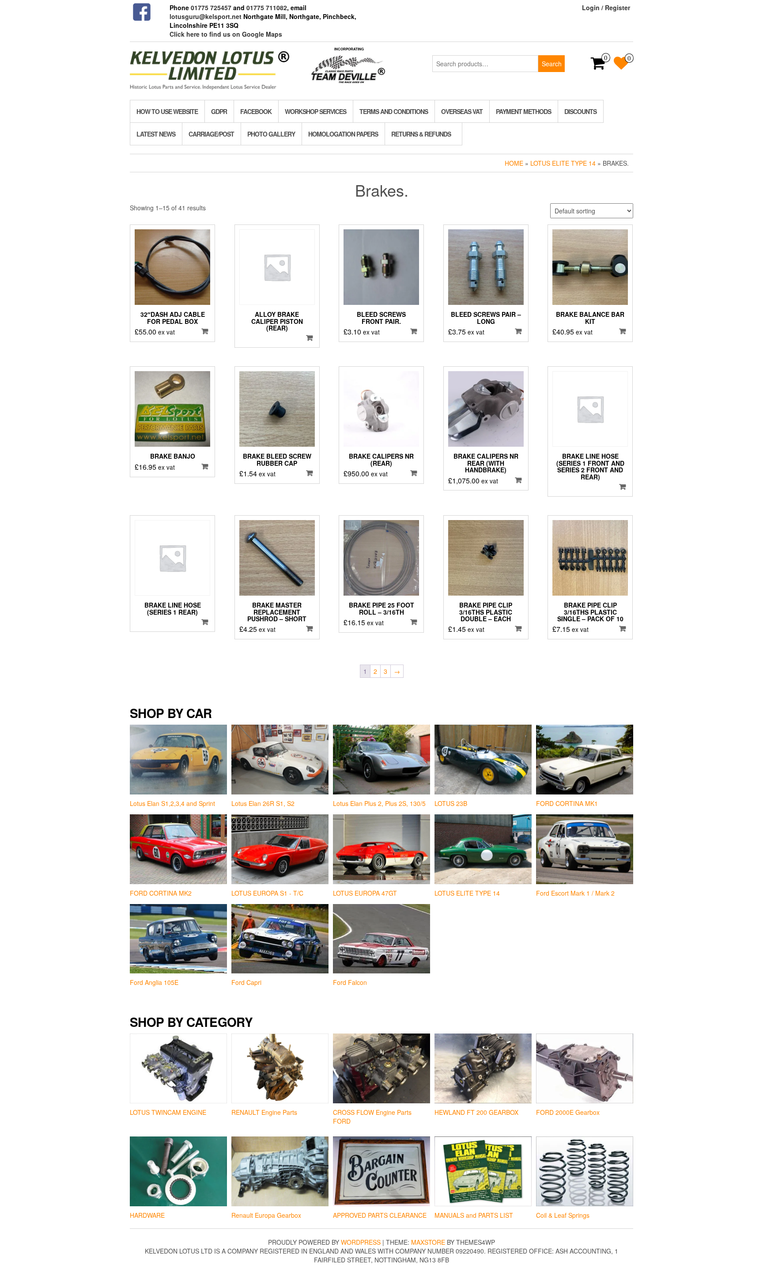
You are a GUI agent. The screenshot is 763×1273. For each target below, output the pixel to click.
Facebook (256, 111)
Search (552, 63)
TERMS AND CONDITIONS (393, 111)
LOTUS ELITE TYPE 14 (563, 163)
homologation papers (343, 133)
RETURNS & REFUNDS (421, 133)
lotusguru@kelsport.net (206, 16)
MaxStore (428, 1242)
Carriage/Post (211, 133)
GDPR (219, 111)
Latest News (155, 133)
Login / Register (606, 7)
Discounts (580, 111)
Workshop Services (315, 111)
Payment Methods (523, 111)
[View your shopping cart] (598, 65)
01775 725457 (211, 7)
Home (514, 163)
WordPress (361, 1242)
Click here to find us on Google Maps (226, 34)
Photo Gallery (271, 133)
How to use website (167, 111)
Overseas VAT (462, 111)
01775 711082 (266, 7)
